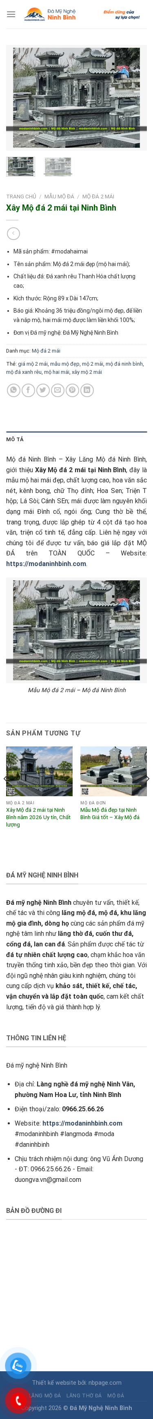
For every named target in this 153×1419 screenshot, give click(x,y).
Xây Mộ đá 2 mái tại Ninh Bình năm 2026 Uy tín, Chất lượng (38, 816)
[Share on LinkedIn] (87, 390)
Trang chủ (21, 196)
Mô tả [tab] (15, 439)
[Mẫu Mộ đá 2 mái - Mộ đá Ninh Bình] (76, 630)
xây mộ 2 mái (87, 372)
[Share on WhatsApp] (13, 390)
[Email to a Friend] (57, 390)
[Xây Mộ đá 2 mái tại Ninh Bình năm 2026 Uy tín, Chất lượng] (39, 771)
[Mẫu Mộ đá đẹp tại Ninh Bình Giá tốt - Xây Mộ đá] (113, 771)
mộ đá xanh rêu (24, 372)
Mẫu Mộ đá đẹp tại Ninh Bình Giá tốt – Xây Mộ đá (110, 813)
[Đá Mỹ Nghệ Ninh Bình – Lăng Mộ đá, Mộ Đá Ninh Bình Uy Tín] (81, 14)
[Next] (133, 98)
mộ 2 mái (92, 364)
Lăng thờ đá (84, 1396)
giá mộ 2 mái (33, 364)
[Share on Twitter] (43, 390)
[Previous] (19, 98)
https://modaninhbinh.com (46, 564)
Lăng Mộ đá (45, 1396)
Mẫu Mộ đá (59, 196)
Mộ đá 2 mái (98, 196)
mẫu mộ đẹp (65, 364)
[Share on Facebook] (28, 390)
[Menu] (11, 14)
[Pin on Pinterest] (72, 390)
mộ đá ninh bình (124, 364)
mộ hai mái (56, 372)
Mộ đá (115, 1396)
